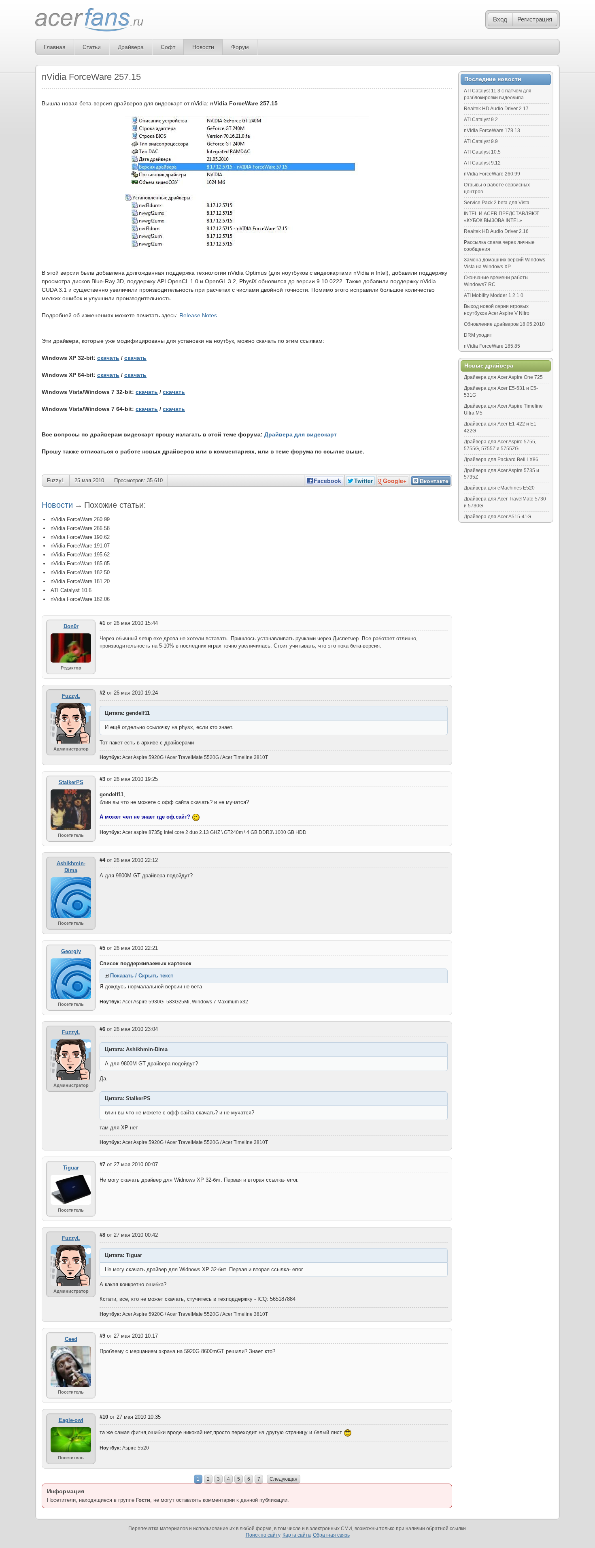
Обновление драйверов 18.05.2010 (504, 324)
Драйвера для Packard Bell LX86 (501, 459)
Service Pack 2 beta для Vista (496, 202)
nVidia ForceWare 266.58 (80, 528)
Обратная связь (331, 1535)
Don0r (71, 626)
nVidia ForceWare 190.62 (80, 537)
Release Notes (198, 315)
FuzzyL (55, 480)
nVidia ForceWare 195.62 (80, 555)
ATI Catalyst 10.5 (482, 152)
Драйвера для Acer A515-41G (497, 517)
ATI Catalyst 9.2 (481, 119)
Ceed (71, 1339)
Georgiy (71, 951)
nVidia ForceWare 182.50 (80, 572)
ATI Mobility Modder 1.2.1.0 (493, 295)
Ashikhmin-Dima (71, 866)
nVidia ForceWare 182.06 (80, 599)
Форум (240, 47)
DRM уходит (478, 335)
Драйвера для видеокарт (300, 434)
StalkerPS (71, 782)
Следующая (284, 1479)
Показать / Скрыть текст (141, 976)
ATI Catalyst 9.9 (481, 141)
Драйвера (131, 47)
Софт (168, 47)
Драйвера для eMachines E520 (499, 488)
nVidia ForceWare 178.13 (492, 130)
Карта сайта (297, 1535)
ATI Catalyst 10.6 (71, 590)
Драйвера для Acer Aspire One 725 (503, 377)
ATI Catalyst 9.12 (482, 163)
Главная (55, 47)
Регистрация (534, 19)
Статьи (92, 47)
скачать (108, 358)
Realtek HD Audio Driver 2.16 (496, 231)
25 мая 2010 (89, 480)
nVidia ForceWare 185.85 (80, 563)
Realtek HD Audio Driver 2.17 (496, 108)
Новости (203, 47)
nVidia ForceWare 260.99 (80, 519)
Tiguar (71, 1168)
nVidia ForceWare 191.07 (80, 546)
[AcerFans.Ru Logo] (89, 20)
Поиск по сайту (263, 1535)
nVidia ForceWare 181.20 (80, 581)
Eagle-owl (71, 1420)
